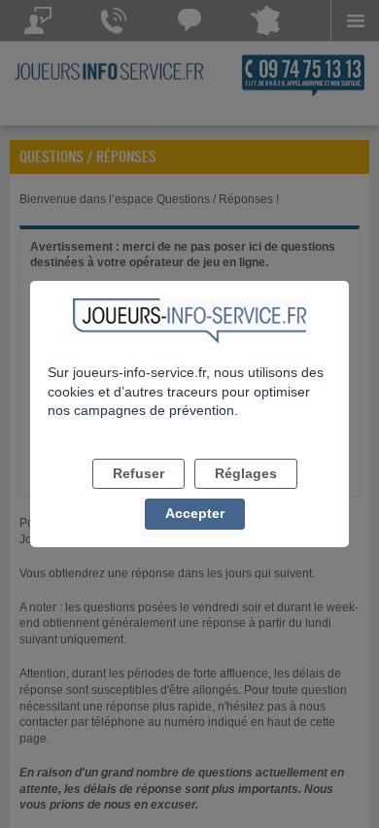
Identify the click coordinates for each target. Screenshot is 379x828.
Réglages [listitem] (246, 473)
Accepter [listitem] (194, 513)
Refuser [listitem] (138, 473)
